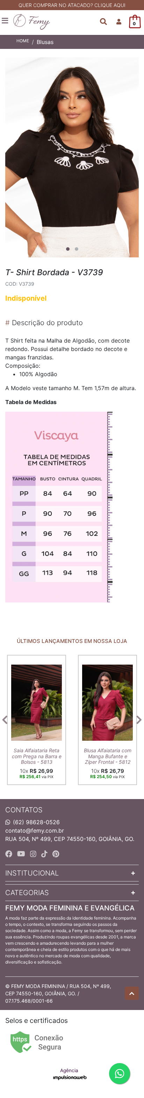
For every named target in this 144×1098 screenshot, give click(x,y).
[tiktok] (45, 854)
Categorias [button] (27, 892)
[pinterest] (55, 854)
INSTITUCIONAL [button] (32, 873)
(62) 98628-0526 (36, 822)
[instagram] (34, 854)
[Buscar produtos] (103, 21)
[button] (118, 21)
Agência (69, 1070)
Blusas (45, 41)
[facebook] (9, 854)
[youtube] (22, 854)
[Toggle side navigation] (5, 21)
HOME (22, 40)
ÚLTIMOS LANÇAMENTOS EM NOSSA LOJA (72, 641)
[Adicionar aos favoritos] (20, 661)
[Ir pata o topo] (132, 993)
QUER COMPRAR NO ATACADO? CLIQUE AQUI (72, 5)
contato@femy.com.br (34, 830)
